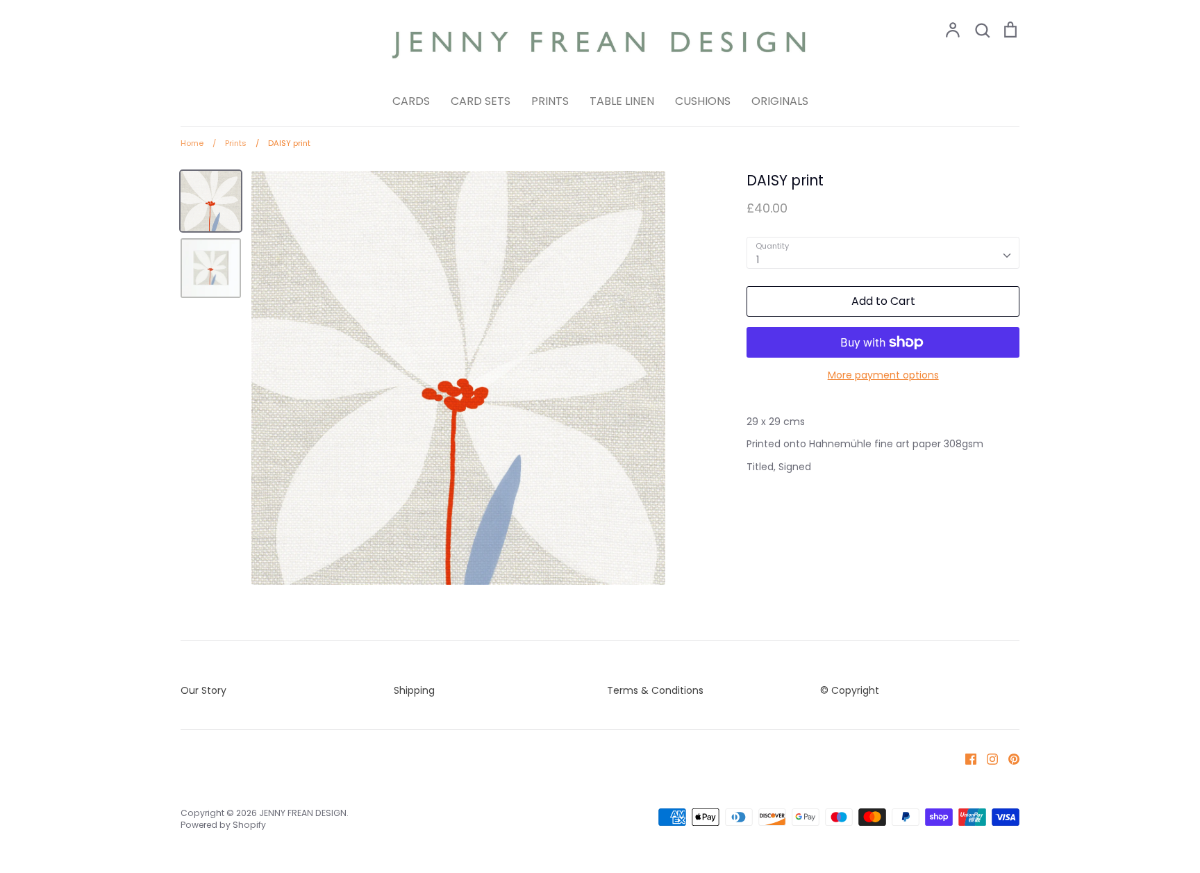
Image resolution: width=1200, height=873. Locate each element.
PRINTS (550, 101)
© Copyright (849, 690)
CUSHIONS (703, 101)
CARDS (411, 101)
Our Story (203, 690)
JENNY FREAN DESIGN (303, 813)
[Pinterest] (1008, 758)
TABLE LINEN (622, 101)
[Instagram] (987, 758)
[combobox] (883, 253)
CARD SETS (480, 101)
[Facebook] (965, 758)
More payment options (883, 375)
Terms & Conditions (655, 690)
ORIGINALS (779, 101)
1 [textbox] (757, 260)
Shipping (414, 690)
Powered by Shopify (223, 825)
